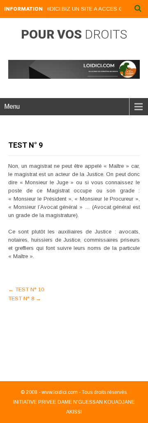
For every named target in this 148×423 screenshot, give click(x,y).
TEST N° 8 (24, 298)
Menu (12, 106)
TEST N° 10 (26, 289)
